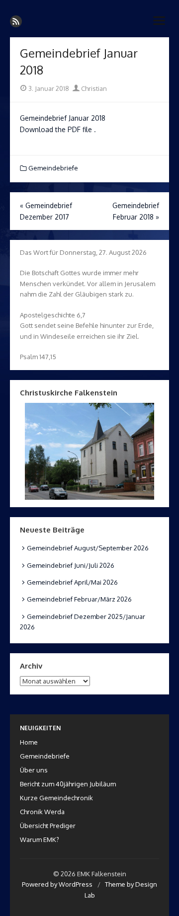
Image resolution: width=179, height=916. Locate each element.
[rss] (16, 21)
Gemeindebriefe (53, 168)
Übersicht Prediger (48, 826)
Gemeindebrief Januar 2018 (62, 118)
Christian (93, 88)
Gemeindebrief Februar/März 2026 (79, 599)
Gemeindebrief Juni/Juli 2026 (70, 565)
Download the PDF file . (58, 129)
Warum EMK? (39, 839)
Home (29, 742)
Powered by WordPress (57, 884)
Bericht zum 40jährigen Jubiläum (68, 784)
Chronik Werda (42, 812)
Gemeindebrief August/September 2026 (88, 548)
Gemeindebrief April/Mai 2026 (72, 582)
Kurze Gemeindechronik (56, 798)
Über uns (34, 770)
